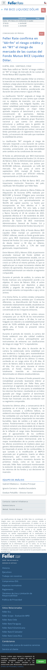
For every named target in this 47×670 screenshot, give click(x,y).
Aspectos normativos (12, 585)
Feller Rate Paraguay (11, 623)
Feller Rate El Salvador (12, 632)
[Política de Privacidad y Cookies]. (12, 666)
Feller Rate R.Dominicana (13, 628)
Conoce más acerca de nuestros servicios (21, 645)
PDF (41, 34)
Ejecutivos (7, 572)
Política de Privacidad (12, 599)
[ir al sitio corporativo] (11, 557)
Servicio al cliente (10, 649)
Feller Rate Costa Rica (12, 636)
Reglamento (7, 589)
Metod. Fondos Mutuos (12, 509)
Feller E (6, 612)
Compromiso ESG (10, 581)
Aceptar (41, 661)
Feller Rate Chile (9, 619)
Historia (6, 568)
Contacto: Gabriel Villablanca (15, 501)
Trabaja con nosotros (12, 576)
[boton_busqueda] (43, 10)
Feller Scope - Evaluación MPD (16, 616)
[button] (4, 3)
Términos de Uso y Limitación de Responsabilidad (17, 594)
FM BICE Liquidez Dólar (21, 9)
